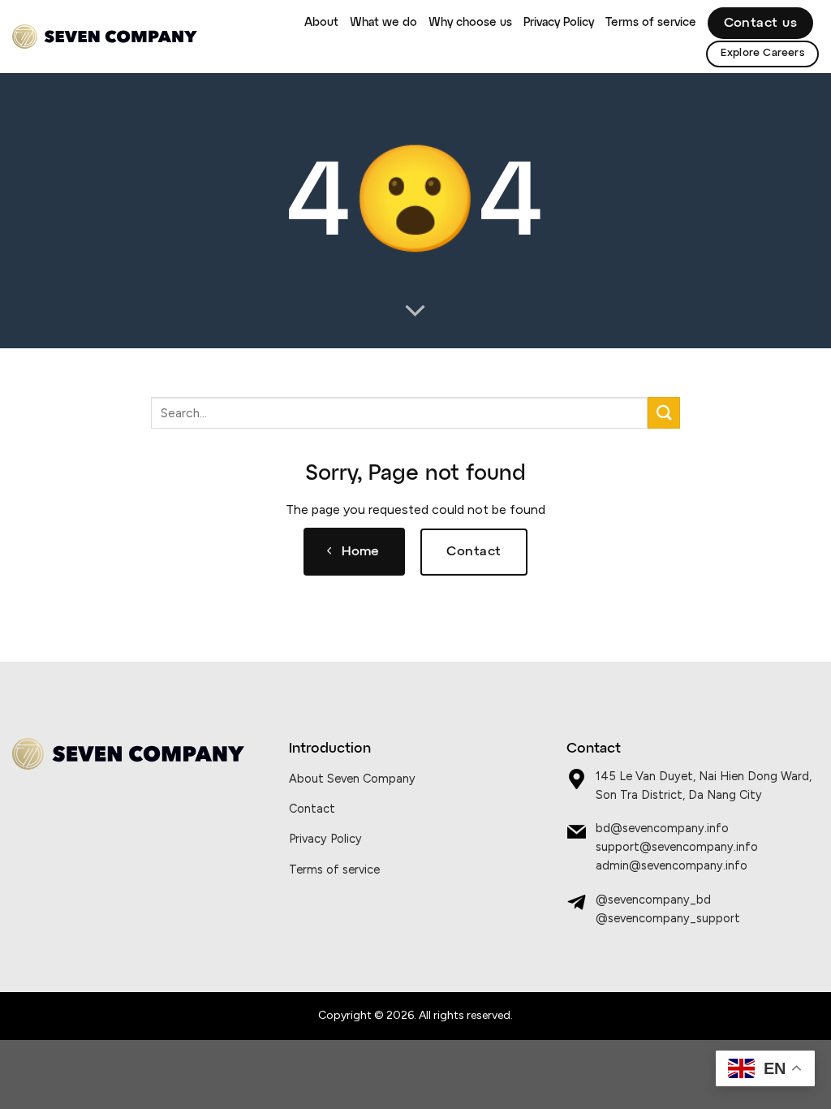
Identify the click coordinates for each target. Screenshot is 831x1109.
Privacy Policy (558, 22)
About (321, 22)
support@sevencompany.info (677, 846)
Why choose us (470, 22)
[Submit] (664, 413)
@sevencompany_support (668, 918)
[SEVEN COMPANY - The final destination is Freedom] (104, 37)
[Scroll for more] (415, 312)
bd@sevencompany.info (662, 828)
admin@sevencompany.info (671, 865)
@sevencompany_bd (653, 899)
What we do (383, 22)
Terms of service (650, 22)
